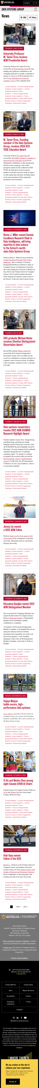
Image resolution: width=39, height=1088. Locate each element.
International (17, 103)
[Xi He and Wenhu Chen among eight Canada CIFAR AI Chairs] (19, 761)
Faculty (20, 98)
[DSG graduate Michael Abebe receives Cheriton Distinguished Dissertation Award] (19, 319)
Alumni (30, 98)
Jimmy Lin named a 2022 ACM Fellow (12, 528)
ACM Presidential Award (20, 69)
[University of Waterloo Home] (7, 3)
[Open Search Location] (36, 3)
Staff (25, 98)
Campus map (7, 947)
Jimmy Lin (13, 536)
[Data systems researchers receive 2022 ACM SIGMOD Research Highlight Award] (19, 407)
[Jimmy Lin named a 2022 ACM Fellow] (19, 507)
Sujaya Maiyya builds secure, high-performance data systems (16, 704)
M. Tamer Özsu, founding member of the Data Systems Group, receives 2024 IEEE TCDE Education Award (18, 144)
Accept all (12, 1081)
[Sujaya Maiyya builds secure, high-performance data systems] (19, 683)
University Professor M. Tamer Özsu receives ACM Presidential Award (15, 57)
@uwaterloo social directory (19, 1021)
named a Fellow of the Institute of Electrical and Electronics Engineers (19, 871)
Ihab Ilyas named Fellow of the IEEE (12, 857)
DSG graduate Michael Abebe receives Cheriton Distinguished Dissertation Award (19, 341)
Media (24, 103)
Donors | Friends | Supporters (20, 101)
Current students (10, 86)
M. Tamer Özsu (22, 156)
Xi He (5, 792)
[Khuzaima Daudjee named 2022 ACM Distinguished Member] (19, 584)
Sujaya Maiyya (8, 714)
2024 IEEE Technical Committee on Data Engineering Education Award (19, 159)
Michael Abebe (23, 351)
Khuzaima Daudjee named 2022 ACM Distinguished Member (18, 605)
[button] (28, 3)
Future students (17, 96)
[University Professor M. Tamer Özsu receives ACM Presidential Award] (19, 34)
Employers (8, 103)
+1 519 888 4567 (21, 974)
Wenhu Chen (15, 792)
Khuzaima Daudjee (16, 618)
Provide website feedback (19, 958)
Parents (7, 101)
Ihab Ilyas (6, 865)
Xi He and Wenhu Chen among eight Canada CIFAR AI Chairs (18, 782)
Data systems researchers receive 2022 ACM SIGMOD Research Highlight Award (16, 430)
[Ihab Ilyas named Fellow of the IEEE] (19, 836)
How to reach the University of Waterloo (16, 941)
